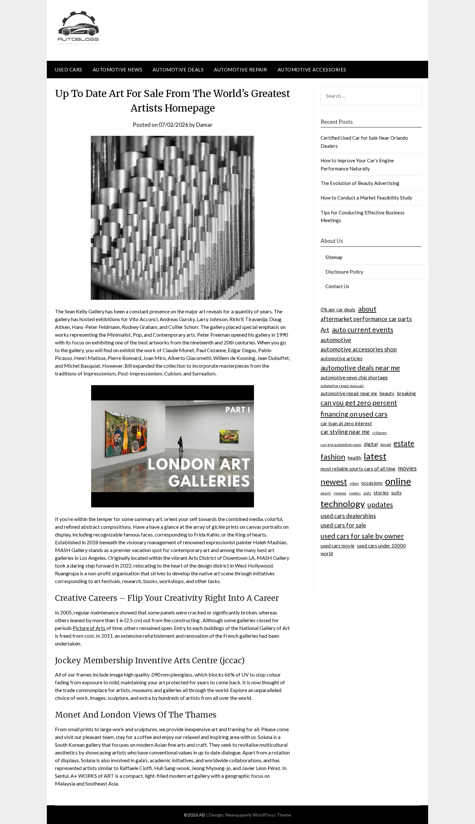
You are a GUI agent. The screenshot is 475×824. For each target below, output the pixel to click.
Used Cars (68, 69)
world (327, 553)
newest (334, 481)
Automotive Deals (178, 69)
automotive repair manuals (342, 386)
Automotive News (117, 69)
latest (375, 456)
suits (396, 492)
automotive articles (342, 358)
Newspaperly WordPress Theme (258, 815)
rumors (355, 493)
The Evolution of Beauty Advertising (360, 183)
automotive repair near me (349, 393)
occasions (372, 483)
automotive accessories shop (359, 349)
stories (381, 492)
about (367, 309)
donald (385, 444)
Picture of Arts (89, 628)
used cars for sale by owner (362, 536)
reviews (339, 493)
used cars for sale (343, 525)
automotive (336, 339)
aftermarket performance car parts (366, 318)
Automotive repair (240, 69)
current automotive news (341, 444)
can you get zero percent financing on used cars (359, 408)
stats (367, 493)
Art (325, 329)
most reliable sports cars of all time (358, 469)
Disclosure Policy (344, 272)
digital (371, 444)
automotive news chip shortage (354, 377)
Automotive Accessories (312, 69)
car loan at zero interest (346, 423)
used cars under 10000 (381, 545)
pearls (326, 493)
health (354, 458)
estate (404, 443)
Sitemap (334, 257)
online (398, 481)
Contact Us (337, 286)
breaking (406, 393)
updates (380, 504)
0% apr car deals (338, 309)
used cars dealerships (348, 515)
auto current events (362, 329)
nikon (354, 483)
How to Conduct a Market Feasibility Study (366, 198)
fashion (333, 456)
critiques (379, 432)
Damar (204, 124)
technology (343, 503)
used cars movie (337, 545)
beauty (387, 393)
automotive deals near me (360, 367)
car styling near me (345, 431)
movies (407, 468)
